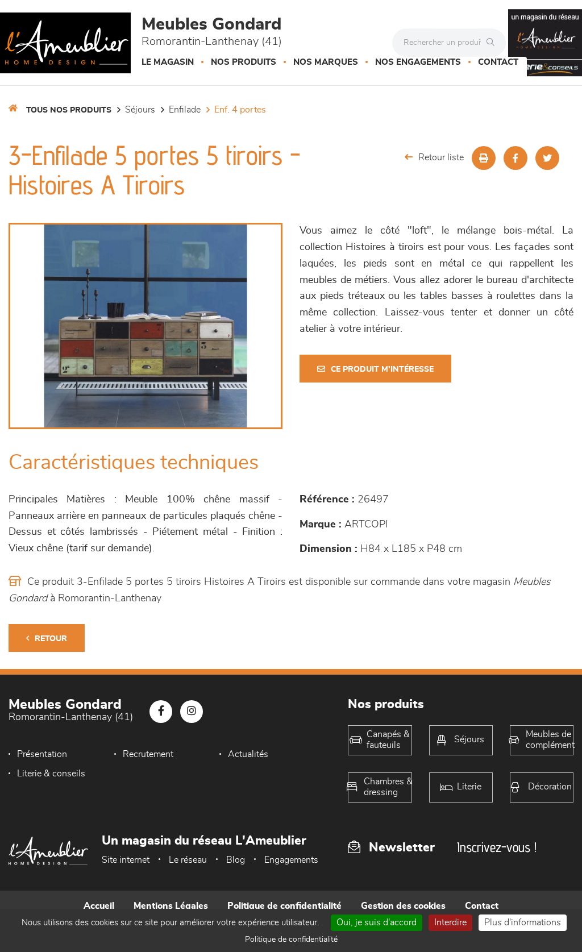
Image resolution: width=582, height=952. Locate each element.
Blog (235, 859)
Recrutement (148, 754)
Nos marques (325, 62)
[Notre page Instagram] (191, 711)
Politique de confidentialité (284, 906)
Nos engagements (418, 62)
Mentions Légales (171, 906)
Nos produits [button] (243, 62)
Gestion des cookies (403, 906)
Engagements (291, 859)
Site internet (125, 859)
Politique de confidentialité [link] (291, 939)
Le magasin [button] (168, 62)
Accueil (99, 906)
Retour (51, 639)
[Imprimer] (484, 158)
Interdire (450, 922)
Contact (498, 62)
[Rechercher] (493, 42)
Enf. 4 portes (240, 109)
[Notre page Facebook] (160, 711)
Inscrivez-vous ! (497, 847)
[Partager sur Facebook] (515, 158)
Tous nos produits (68, 110)
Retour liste (441, 157)
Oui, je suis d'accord (376, 922)
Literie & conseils (51, 773)
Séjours (140, 109)
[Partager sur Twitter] (547, 158)
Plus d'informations (522, 922)
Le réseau (188, 859)
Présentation (42, 754)
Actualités (248, 754)
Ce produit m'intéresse (382, 369)
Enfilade (185, 109)
